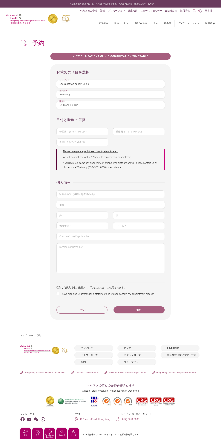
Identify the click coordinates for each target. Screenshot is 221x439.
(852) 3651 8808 (97, 167)
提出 (139, 309)
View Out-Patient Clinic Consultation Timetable (110, 56)
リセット (81, 309)
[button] (209, 11)
